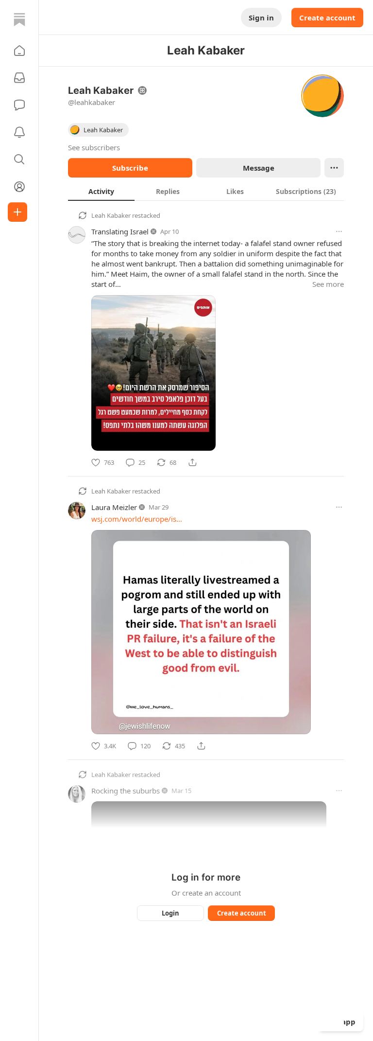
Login (170, 913)
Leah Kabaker (111, 215)
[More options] (339, 231)
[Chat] (19, 105)
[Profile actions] (334, 167)
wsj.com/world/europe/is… (136, 519)
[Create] (17, 212)
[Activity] (19, 132)
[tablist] (206, 191)
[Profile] (19, 186)
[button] (19, 50)
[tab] (101, 191)
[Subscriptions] (19, 77)
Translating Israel (120, 231)
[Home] (19, 19)
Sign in (261, 17)
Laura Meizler (114, 507)
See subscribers (94, 147)
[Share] (192, 462)
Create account (327, 17)
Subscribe (130, 168)
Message (258, 168)
